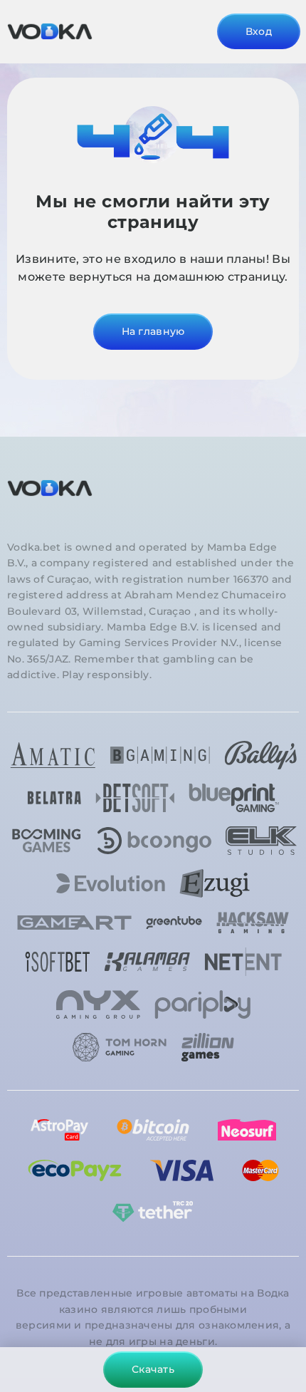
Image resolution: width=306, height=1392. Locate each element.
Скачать (153, 1369)
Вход (259, 31)
